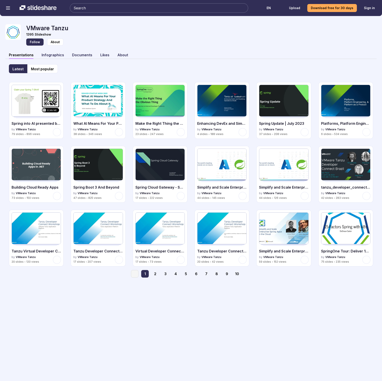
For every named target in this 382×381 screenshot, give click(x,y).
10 (237, 274)
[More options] (57, 132)
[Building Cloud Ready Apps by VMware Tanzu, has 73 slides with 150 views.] (36, 174)
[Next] (247, 274)
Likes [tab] (104, 55)
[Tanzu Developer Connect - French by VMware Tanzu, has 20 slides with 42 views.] (221, 238)
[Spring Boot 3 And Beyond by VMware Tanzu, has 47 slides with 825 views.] (98, 174)
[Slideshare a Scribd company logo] (38, 8)
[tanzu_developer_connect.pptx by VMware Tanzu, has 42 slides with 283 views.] (345, 174)
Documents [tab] (82, 55)
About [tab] (122, 55)
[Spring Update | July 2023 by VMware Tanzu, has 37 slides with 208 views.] (283, 110)
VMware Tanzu (26, 129)
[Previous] (135, 274)
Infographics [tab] (53, 55)
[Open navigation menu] (8, 8)
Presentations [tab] (21, 55)
